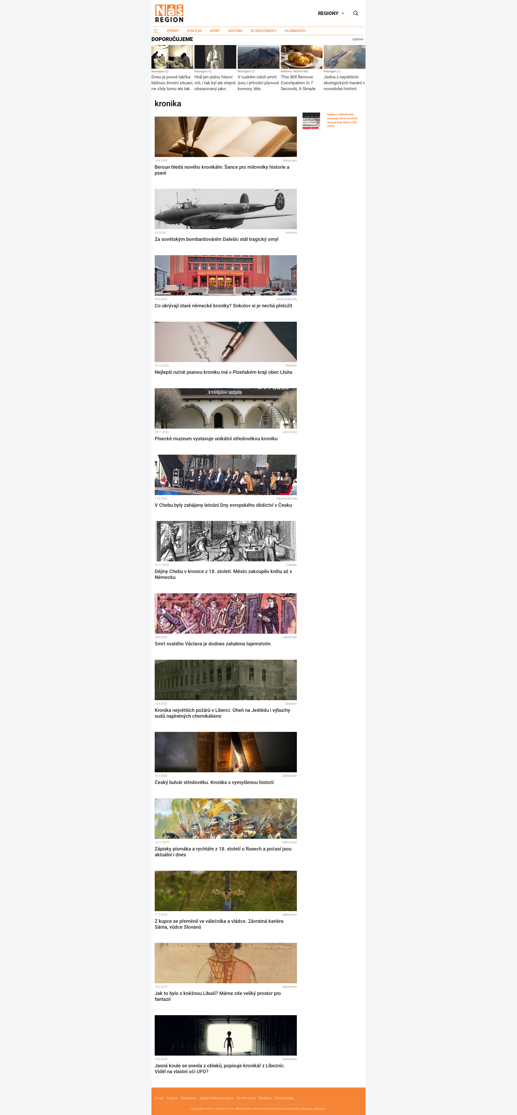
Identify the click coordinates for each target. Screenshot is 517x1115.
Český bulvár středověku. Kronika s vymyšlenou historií (214, 782)
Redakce (265, 1098)
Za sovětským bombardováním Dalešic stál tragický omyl (216, 239)
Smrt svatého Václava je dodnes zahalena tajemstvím (213, 644)
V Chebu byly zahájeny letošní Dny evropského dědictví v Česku (223, 505)
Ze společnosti (263, 31)
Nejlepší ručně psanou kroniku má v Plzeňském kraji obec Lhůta (223, 372)
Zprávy (173, 31)
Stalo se (194, 31)
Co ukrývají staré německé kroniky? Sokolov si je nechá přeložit (223, 306)
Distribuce (188, 1098)
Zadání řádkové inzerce (216, 1098)
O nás (159, 1098)
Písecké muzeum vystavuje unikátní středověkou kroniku (216, 439)
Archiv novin (246, 1098)
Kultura (235, 31)
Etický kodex (284, 1098)
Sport (215, 31)
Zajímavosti (295, 31)
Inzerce (172, 1098)
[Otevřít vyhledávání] (355, 13)
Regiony (328, 13)
